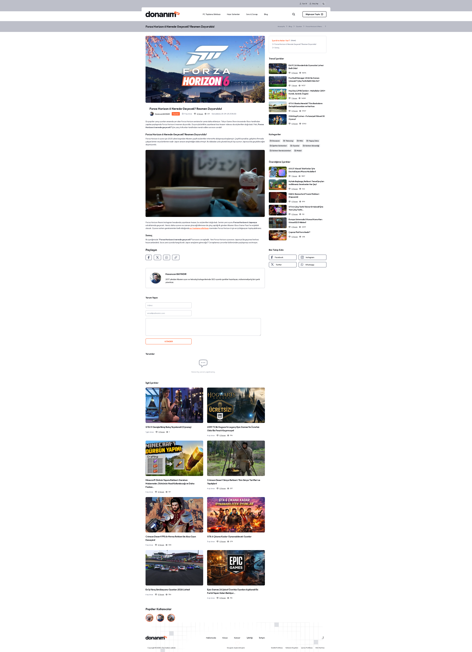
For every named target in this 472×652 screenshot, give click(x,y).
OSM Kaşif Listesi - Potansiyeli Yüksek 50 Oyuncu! (307, 117)
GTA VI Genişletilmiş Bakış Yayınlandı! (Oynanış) (168, 427)
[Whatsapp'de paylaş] (166, 257)
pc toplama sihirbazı (199, 228)
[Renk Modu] (323, 4)
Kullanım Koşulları (292, 648)
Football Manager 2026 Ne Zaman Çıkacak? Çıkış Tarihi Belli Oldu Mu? (304, 79)
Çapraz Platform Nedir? (299, 232)
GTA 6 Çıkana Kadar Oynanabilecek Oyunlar (229, 536)
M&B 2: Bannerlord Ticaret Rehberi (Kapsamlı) (304, 195)
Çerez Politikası (307, 648)
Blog (290, 26)
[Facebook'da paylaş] (149, 257)
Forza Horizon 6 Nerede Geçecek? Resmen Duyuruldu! (315, 26)
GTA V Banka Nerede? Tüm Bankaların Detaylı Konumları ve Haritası (305, 105)
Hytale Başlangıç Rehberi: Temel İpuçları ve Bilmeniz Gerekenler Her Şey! (306, 182)
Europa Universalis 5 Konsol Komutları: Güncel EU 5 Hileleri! (305, 221)
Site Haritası (320, 648)
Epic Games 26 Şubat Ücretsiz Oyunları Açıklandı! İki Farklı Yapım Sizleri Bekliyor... (232, 591)
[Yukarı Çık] (322, 637)
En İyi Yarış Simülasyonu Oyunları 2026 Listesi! (168, 589)
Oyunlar (299, 26)
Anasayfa (281, 26)
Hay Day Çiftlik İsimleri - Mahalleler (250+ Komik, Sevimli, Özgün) (307, 92)
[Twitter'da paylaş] (157, 257)
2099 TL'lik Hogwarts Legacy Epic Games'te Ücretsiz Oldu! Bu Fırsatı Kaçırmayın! (233, 429)
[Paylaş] (175, 257)
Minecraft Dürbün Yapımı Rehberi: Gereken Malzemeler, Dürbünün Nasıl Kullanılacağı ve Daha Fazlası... (170, 483)
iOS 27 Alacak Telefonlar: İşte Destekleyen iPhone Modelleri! (302, 170)
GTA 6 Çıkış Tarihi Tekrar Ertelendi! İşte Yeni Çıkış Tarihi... (306, 208)
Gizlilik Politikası (277, 648)
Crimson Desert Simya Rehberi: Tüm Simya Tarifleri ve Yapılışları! (233, 482)
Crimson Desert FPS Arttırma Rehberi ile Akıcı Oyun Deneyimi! (171, 538)
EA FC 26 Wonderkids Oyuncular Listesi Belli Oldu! (306, 66)
